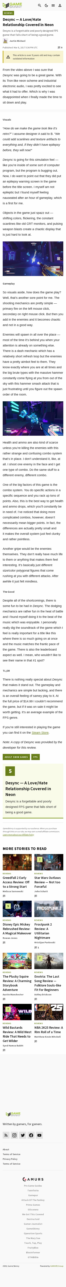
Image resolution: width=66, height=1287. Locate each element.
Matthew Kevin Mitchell (47, 1036)
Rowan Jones (10, 937)
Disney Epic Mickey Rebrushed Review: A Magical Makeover (17, 928)
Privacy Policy (10, 1158)
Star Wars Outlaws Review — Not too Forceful (47, 882)
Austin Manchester (13, 994)
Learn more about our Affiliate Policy (18, 834)
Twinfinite (33, 1190)
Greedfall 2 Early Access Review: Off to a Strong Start (16, 882)
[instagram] (14, 1135)
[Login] (60, 5)
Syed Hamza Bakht (13, 1045)
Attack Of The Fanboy (33, 1200)
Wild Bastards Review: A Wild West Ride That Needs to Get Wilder (17, 1034)
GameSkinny (33, 1228)
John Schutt (41, 891)
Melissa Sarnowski (13, 891)
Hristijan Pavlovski (44, 942)
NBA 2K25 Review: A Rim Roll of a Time (48, 1029)
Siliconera (33, 1209)
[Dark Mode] (46, 5)
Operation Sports (33, 1233)
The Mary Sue (33, 1238)
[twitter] (22, 1135)
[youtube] (39, 1135)
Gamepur (33, 1195)
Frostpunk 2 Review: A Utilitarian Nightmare (43, 931)
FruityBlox (33, 1247)
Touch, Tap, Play (33, 1242)
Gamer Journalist (33, 1223)
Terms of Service (11, 1154)
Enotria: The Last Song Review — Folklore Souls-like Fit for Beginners (47, 983)
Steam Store (40, 732)
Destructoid (33, 1219)
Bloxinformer (33, 1252)
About (6, 1149)
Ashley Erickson (42, 994)
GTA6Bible (33, 1257)
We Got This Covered (33, 1214)
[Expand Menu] (53, 5)
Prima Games (33, 1204)
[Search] (39, 5)
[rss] (6, 1135)
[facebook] (31, 1135)
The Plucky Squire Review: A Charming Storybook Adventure (17, 983)
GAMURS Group (56, 1266)
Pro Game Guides (33, 1185)
